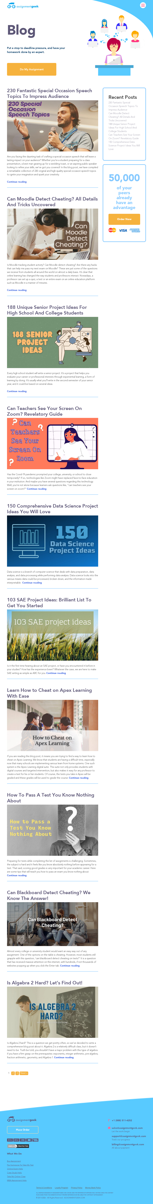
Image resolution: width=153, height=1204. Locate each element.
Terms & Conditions (44, 1188)
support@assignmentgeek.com (129, 1136)
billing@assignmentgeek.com (128, 1144)
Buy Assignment (14, 1161)
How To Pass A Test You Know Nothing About (50, 798)
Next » (23, 1073)
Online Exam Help (15, 1169)
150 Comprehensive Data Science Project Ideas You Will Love (52, 509)
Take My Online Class (16, 1177)
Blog (21, 30)
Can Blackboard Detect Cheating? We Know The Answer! (48, 895)
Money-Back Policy (93, 1188)
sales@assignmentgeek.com (127, 1127)
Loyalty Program (61, 1188)
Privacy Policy (76, 1188)
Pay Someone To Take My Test (20, 1165)
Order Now (124, 219)
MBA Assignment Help (17, 1180)
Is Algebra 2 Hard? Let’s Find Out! (44, 982)
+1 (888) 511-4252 (122, 1120)
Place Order (23, 1129)
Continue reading (17, 182)
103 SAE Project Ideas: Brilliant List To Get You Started (49, 602)
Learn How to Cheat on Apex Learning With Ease (49, 693)
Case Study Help (14, 1173)
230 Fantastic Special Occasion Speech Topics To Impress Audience (49, 93)
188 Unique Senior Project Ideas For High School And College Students (47, 310)
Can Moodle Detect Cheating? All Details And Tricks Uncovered (52, 202)
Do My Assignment (32, 69)
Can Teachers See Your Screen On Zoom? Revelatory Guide (44, 411)
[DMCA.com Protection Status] (22, 1146)
